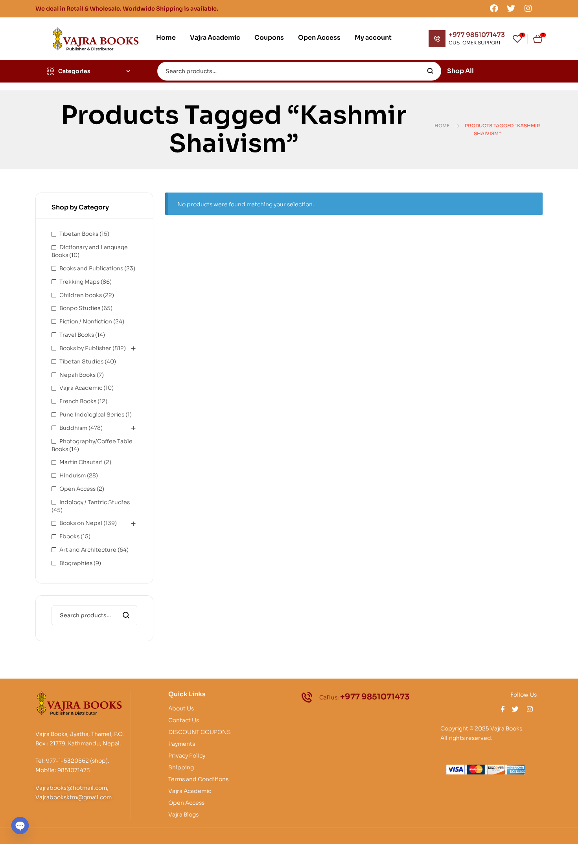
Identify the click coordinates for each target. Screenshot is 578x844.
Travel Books (76, 334)
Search (430, 71)
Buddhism (73, 427)
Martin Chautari (81, 462)
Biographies (75, 563)
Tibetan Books (78, 233)
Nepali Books (77, 374)
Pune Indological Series (91, 414)
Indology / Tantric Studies (94, 502)
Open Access (77, 488)
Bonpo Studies (79, 308)
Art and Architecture (87, 549)
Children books (80, 295)
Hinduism (72, 475)
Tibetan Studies (81, 361)
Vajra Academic (80, 387)
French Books (77, 401)
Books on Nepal (80, 523)
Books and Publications (91, 268)
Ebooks (69, 536)
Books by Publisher (85, 348)
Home (441, 125)
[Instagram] (528, 8)
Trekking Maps (79, 281)
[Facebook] (494, 8)
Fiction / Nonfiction (85, 321)
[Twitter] (511, 8)
